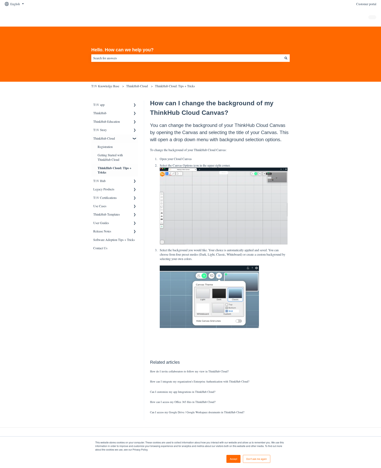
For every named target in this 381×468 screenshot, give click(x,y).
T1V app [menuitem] (99, 105)
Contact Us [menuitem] (100, 248)
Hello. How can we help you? (122, 49)
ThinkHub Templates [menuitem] (106, 214)
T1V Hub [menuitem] (99, 181)
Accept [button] (233, 458)
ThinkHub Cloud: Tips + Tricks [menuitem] (114, 170)
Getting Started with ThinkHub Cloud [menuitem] (110, 157)
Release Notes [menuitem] (102, 231)
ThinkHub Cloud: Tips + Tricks (175, 86)
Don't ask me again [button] (256, 458)
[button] (135, 105)
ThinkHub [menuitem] (99, 113)
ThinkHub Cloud (137, 86)
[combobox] (186, 58)
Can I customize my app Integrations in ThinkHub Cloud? (182, 392)
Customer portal (366, 4)
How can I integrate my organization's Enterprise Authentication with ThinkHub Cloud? (199, 381)
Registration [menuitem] (105, 147)
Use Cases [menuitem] (99, 206)
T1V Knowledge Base (105, 86)
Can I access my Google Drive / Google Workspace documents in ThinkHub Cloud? (197, 412)
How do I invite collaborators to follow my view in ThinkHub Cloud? (189, 371)
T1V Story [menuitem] (100, 130)
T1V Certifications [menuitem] (105, 198)
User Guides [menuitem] (101, 223)
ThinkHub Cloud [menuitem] (104, 138)
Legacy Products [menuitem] (103, 189)
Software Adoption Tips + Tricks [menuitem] (114, 240)
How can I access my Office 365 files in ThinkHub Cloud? (183, 402)
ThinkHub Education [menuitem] (106, 121)
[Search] (286, 58)
